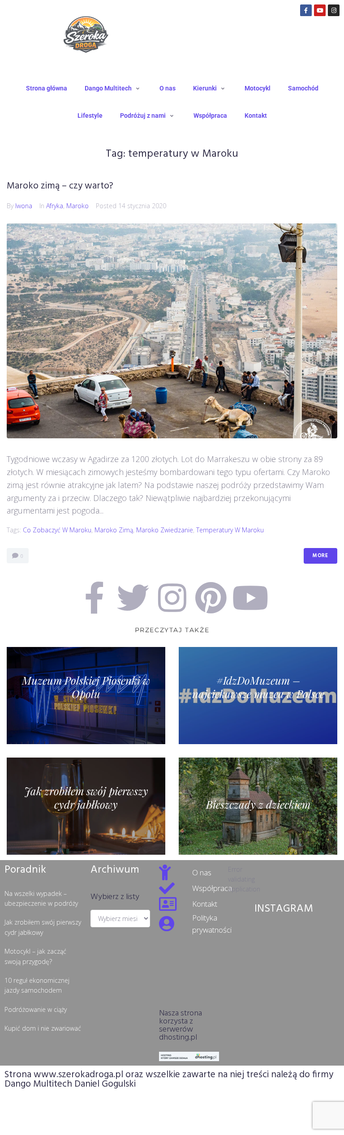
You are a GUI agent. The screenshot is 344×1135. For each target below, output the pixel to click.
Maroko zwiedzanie (164, 530)
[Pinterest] (211, 598)
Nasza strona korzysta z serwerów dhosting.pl (180, 1025)
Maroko (77, 205)
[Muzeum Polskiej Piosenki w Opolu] (86, 695)
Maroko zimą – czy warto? (60, 186)
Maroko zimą (114, 530)
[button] (113, 88)
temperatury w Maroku (230, 530)
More (320, 556)
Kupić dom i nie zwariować (42, 1028)
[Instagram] (334, 10)
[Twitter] (133, 598)
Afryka (54, 205)
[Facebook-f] (306, 10)
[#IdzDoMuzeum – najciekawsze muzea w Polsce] (258, 695)
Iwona (23, 205)
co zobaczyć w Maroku (57, 530)
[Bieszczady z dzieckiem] (258, 806)
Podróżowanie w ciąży (35, 1009)
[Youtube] (320, 10)
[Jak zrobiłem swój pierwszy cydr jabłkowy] (86, 806)
